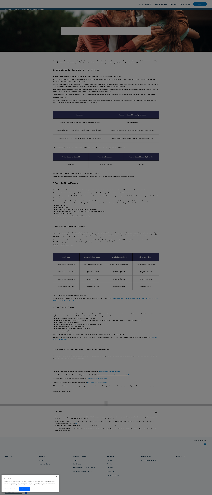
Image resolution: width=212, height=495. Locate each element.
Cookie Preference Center (11, 489)
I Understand (25, 489)
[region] (30, 483)
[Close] (56, 476)
